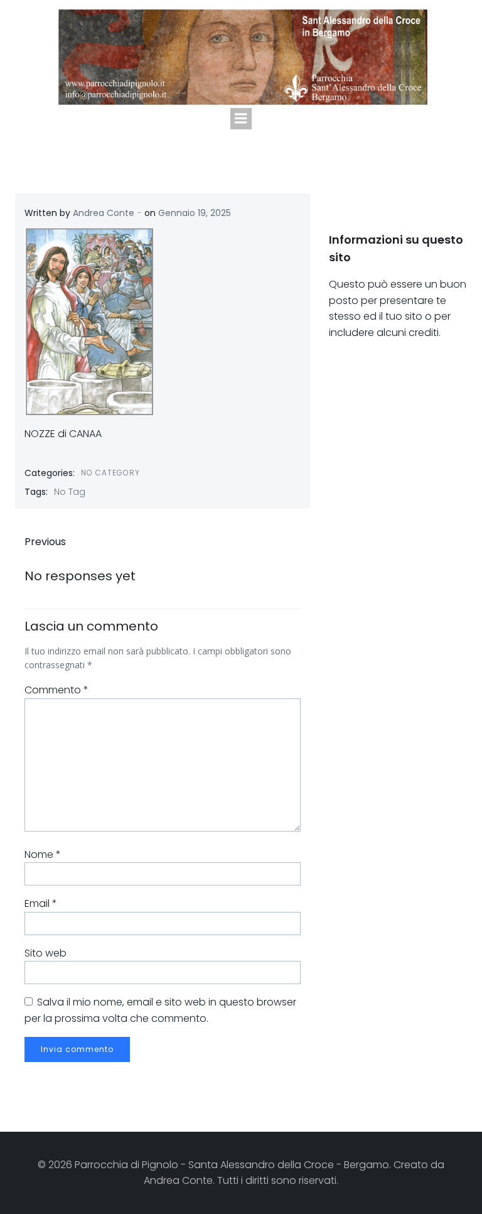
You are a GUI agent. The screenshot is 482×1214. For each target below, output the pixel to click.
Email (40, 903)
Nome (42, 854)
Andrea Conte (103, 213)
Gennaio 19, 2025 (194, 213)
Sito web (45, 953)
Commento (56, 690)
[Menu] (241, 118)
